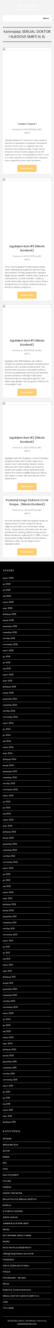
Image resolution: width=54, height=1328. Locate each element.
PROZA (6, 1283)
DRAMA (6, 1157)
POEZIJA (6, 1271)
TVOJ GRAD (8, 1308)
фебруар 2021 (9, 976)
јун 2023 (6, 807)
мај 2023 (7, 813)
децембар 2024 (10, 698)
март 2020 (7, 1043)
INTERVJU (7, 1205)
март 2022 (7, 898)
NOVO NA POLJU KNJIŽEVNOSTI (17, 1247)
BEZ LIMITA (27, 5)
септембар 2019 (10, 1079)
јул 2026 (7, 584)
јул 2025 (6, 656)
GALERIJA (7, 1187)
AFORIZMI (7, 1138)
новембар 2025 (10, 632)
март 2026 (7, 608)
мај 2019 (6, 1103)
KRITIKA (6, 1229)
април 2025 (8, 674)
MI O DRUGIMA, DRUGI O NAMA (17, 1235)
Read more (27, 168)
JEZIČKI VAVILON (10, 1217)
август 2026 (8, 578)
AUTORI (6, 1150)
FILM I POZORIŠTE (11, 1175)
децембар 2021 (9, 916)
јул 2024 (7, 729)
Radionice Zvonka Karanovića (17, 1289)
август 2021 (8, 940)
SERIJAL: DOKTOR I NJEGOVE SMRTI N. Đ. (21, 1296)
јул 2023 (6, 801)
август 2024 (8, 723)
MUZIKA (6, 1241)
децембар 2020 (10, 989)
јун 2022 (6, 880)
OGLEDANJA (8, 1259)
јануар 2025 (8, 692)
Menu (46, 18)
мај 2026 (7, 596)
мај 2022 (7, 886)
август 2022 (8, 868)
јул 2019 (6, 1091)
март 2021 (7, 971)
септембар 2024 (10, 717)
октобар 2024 (9, 710)
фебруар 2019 (9, 1122)
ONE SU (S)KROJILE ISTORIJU (16, 1265)
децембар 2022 (10, 844)
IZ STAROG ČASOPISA (13, 1211)
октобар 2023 (9, 783)
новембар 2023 (10, 777)
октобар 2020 (9, 1001)
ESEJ (5, 1162)
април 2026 (8, 602)
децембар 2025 (10, 626)
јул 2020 (7, 1019)
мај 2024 (7, 741)
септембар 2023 (10, 789)
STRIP (5, 1302)
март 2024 (8, 753)
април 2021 (8, 964)
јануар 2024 (8, 765)
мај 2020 (7, 1031)
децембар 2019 (10, 1061)
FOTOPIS (7, 1181)
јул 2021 (6, 946)
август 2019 (8, 1085)
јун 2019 (6, 1097)
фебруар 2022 (9, 904)
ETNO (5, 1169)
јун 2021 (6, 952)
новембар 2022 (10, 850)
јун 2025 (6, 662)
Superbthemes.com (27, 1323)
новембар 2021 (9, 922)
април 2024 (8, 747)
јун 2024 (7, 735)
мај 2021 (6, 958)
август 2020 (8, 1013)
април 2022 (8, 892)
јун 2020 (7, 1025)
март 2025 (7, 680)
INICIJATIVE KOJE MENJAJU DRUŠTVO (20, 1199)
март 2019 (7, 1116)
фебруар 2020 (9, 1049)
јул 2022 (6, 874)
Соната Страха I (27, 124)
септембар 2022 (10, 862)
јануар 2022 (8, 910)
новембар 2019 (9, 1067)
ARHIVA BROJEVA (10, 1144)
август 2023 (8, 795)
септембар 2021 (10, 934)
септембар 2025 (10, 644)
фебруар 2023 (9, 831)
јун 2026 (7, 590)
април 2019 (8, 1110)
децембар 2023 (10, 771)
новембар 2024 (10, 705)
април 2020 (8, 1037)
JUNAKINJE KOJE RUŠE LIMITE (16, 1223)
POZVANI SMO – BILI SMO (14, 1277)
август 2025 (8, 650)
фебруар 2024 (9, 759)
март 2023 (7, 825)
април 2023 (8, 819)
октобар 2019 (9, 1073)
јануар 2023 (8, 837)
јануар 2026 (8, 620)
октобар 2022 (9, 856)
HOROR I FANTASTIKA (12, 1193)
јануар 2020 (8, 1055)
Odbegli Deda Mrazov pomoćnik (18, 1253)
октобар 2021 (9, 928)
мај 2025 (7, 668)
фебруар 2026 (9, 614)
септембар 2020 (10, 1007)
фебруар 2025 (9, 686)
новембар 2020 (10, 995)
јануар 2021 (8, 983)
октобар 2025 (9, 638)
